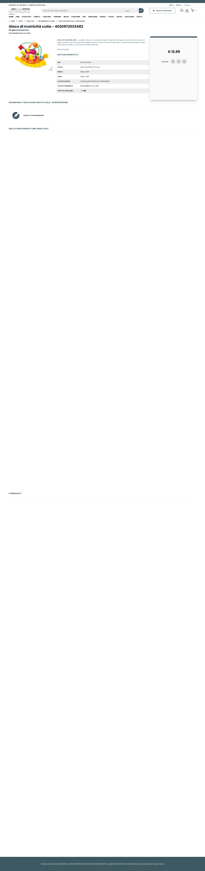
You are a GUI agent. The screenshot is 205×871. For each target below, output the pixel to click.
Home (11, 17)
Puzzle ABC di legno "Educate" (102, 405)
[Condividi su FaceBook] (173, 61)
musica (103, 17)
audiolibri (75, 17)
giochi (119, 17)
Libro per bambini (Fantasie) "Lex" (102, 346)
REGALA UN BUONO (164, 11)
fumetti (37, 17)
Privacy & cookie (158, 864)
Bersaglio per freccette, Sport (102, 228)
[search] (141, 10)
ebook (66, 17)
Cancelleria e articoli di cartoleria (95, 81)
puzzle (111, 17)
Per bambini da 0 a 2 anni (89, 86)
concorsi (47, 17)
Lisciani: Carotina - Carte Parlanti (102, 652)
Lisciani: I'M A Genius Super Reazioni (102, 829)
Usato (139, 17)
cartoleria (129, 17)
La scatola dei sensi (102, 287)
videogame (92, 17)
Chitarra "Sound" (102, 169)
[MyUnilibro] (187, 10)
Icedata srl (148, 864)
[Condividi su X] (178, 61)
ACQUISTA (103, 186)
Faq (172, 5)
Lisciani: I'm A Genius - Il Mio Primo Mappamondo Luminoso (102, 593)
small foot (84, 76)
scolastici (26, 17)
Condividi (164, 61)
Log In (187, 5)
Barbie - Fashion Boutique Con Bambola (102, 534)
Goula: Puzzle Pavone (102, 770)
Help (179, 5)
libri (17, 17)
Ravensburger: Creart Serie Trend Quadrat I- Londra (103, 711)
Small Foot (84, 72)
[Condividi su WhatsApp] (184, 61)
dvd (84, 17)
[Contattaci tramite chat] (181, 10)
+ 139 (82, 91)
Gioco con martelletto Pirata (102, 464)
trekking (57, 17)
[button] (193, 10)
